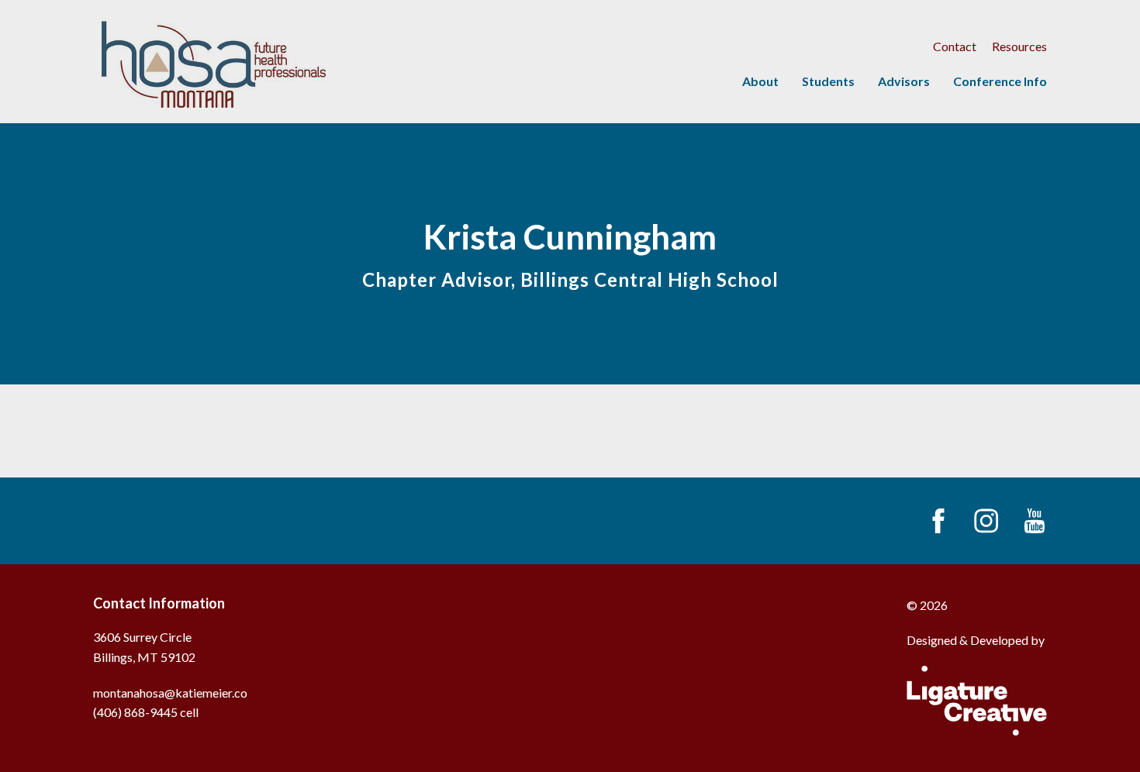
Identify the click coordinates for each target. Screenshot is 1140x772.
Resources (1019, 46)
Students (828, 81)
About (760, 81)
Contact (954, 46)
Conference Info (1000, 81)
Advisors (904, 81)
